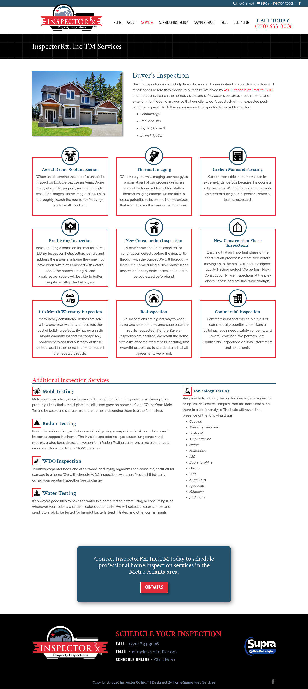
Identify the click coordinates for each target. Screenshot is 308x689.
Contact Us (241, 23)
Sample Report (205, 23)
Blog (224, 23)
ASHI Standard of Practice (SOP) (248, 90)
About (131, 23)
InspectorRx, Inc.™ (134, 682)
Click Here (164, 659)
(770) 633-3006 (144, 643)
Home (117, 23)
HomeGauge (183, 682)
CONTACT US (154, 587)
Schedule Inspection (174, 23)
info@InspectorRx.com (154, 651)
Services (147, 23)
